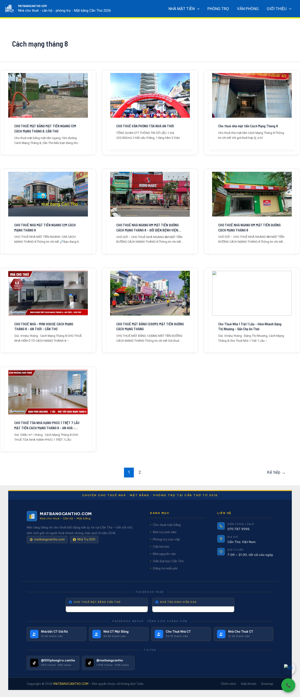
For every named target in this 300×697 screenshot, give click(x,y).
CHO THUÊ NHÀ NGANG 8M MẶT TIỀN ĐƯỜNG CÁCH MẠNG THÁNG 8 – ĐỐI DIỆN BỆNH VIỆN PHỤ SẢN (147, 228)
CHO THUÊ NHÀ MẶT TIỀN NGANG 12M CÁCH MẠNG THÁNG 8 (45, 227)
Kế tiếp (276, 472)
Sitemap (267, 684)
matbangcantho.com (49, 539)
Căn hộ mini (161, 546)
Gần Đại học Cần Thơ (168, 561)
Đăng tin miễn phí (165, 568)
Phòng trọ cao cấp (166, 539)
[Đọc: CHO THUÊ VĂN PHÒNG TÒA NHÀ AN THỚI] (150, 95)
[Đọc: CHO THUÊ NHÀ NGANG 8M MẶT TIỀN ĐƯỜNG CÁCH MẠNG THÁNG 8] (252, 194)
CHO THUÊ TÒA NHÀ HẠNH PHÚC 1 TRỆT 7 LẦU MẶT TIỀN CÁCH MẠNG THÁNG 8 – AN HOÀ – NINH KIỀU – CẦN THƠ (46, 426)
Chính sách (228, 684)
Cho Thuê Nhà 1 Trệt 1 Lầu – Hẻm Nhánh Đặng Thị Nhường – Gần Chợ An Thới (249, 326)
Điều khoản (248, 684)
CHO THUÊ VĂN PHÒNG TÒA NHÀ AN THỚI (145, 126)
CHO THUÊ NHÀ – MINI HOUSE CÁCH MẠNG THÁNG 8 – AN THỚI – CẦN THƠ (43, 326)
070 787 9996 (238, 529)
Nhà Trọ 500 (86, 539)
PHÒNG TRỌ (218, 8)
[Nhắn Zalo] (288, 668)
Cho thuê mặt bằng (167, 525)
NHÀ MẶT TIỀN (182, 8)
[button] (197, 9)
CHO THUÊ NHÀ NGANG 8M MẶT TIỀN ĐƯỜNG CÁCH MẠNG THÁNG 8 (249, 227)
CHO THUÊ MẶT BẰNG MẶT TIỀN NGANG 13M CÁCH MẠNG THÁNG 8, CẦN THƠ (45, 128)
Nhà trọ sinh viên (164, 532)
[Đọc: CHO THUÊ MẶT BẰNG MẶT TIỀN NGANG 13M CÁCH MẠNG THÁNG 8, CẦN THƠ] (48, 95)
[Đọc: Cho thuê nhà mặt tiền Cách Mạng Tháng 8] (252, 95)
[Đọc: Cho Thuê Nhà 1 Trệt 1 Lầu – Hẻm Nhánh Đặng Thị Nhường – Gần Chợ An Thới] (252, 293)
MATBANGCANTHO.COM (32, 6)
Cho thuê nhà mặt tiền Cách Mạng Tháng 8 (248, 126)
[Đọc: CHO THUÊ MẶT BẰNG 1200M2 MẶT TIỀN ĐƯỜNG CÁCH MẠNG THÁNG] (150, 293)
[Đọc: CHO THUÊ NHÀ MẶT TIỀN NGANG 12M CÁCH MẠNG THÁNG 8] (48, 194)
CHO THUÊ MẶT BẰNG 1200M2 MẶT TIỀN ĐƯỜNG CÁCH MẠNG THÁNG (150, 326)
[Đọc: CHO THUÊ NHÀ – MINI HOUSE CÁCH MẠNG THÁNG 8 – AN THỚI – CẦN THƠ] (48, 293)
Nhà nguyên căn (164, 554)
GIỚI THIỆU (277, 8)
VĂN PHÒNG (248, 8)
